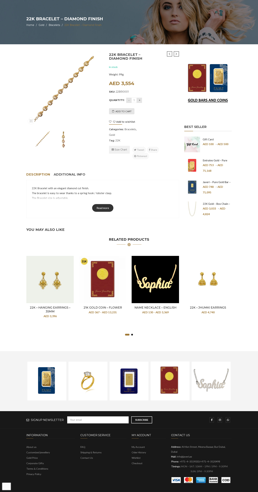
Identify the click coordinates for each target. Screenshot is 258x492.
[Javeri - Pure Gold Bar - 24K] (192, 187)
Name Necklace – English (155, 307)
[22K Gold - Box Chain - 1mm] (192, 209)
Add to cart (123, 111)
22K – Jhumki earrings (208, 307)
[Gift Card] (192, 144)
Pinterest (141, 156)
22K (117, 140)
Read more (103, 208)
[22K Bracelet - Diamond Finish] (42, 139)
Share (153, 149)
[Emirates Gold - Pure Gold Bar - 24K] (192, 165)
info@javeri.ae (184, 456)
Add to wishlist (125, 121)
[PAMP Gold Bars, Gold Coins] (208, 84)
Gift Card (208, 139)
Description (38, 174)
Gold (41, 25)
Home (30, 25)
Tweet (140, 149)
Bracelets (54, 25)
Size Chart (120, 149)
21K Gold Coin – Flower (103, 307)
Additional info (69, 174)
